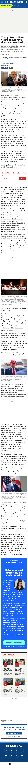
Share (5, 67)
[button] (26, 2)
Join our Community (5, 5)
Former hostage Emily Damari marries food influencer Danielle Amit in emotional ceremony (19, 671)
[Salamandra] (22, 763)
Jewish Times (10, 719)
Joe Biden (19, 721)
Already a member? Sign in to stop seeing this (14, 646)
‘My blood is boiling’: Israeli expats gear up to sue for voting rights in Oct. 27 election (20, 690)
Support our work (14, 642)
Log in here (18, 736)
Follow (15, 63)
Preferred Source (9, 58)
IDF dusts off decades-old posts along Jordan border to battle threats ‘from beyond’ (8, 691)
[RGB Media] (11, 764)
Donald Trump (17, 719)
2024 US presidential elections (9, 721)
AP (3, 63)
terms (20, 181)
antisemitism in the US (7, 720)
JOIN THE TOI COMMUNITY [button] (14, 733)
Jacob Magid (9, 63)
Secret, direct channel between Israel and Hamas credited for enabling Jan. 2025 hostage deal (8, 671)
